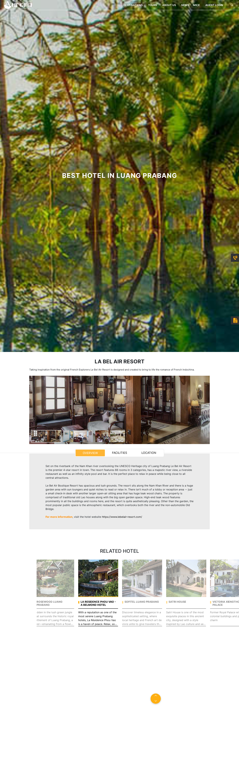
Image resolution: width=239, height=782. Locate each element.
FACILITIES (119, 452)
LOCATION (148, 452)
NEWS (185, 5)
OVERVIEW (90, 453)
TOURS (153, 5)
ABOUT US (169, 5)
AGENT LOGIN (214, 5)
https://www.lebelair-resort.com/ (122, 516)
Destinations (133, 5)
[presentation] (41, 578)
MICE (196, 5)
